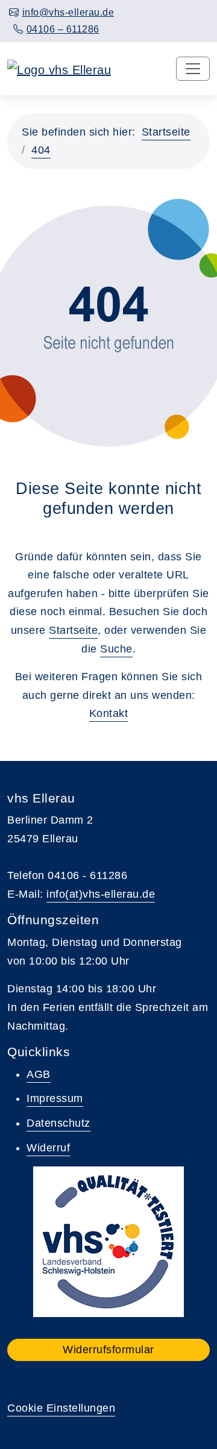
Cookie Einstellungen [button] (61, 1408)
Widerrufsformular (108, 1350)
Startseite (166, 132)
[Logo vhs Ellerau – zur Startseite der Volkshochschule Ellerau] (59, 68)
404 (41, 150)
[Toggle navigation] (193, 69)
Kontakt (108, 713)
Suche (116, 649)
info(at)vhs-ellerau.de (100, 894)
